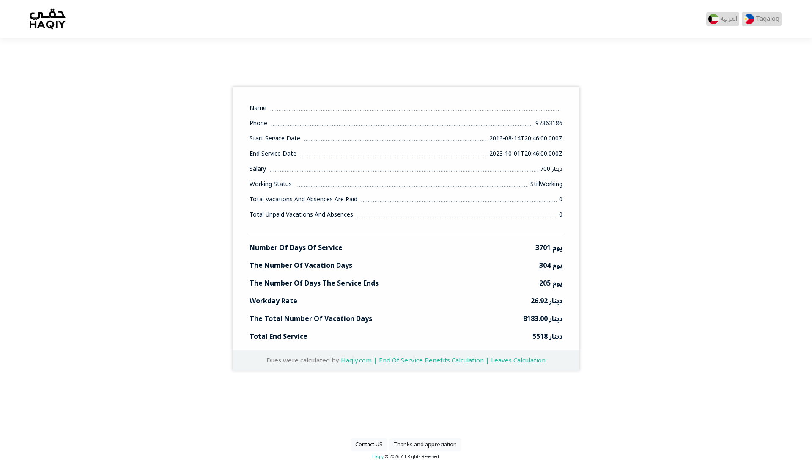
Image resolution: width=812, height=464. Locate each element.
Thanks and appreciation (425, 444)
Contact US (369, 444)
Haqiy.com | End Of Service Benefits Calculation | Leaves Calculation (443, 360)
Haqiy (378, 456)
